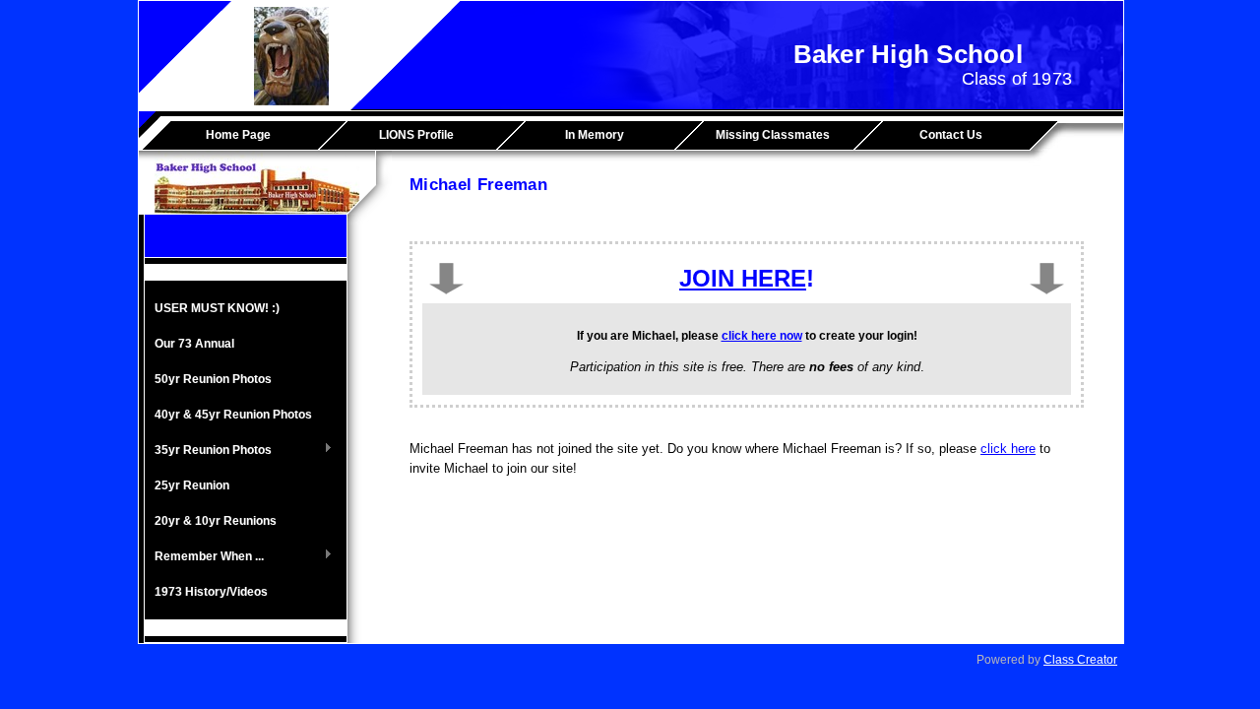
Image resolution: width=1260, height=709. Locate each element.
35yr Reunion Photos (208, 451)
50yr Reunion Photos (213, 379)
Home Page (238, 135)
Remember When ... (204, 557)
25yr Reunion (192, 485)
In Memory (594, 135)
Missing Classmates (773, 135)
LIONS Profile (416, 135)
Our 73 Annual (194, 344)
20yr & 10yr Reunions (216, 521)
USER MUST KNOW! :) (217, 308)
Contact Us (950, 135)
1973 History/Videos (211, 592)
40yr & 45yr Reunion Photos (233, 414)
